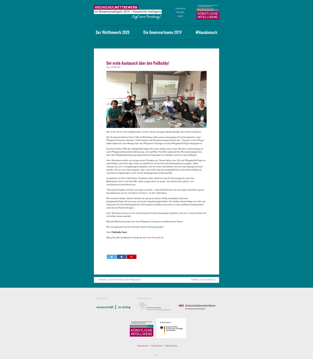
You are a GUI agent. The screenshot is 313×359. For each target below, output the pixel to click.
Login (180, 16)
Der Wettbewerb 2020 (112, 32)
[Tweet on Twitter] (111, 257)
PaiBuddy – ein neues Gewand (203, 280)
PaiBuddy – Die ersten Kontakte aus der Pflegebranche (119, 280)
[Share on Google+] (131, 257)
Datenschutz (171, 346)
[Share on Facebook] (121, 257)
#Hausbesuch (206, 32)
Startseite (180, 9)
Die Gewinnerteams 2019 (162, 32)
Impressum (142, 346)
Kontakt (180, 12)
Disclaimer (156, 346)
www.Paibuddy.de (154, 238)
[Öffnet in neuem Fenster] (116, 306)
